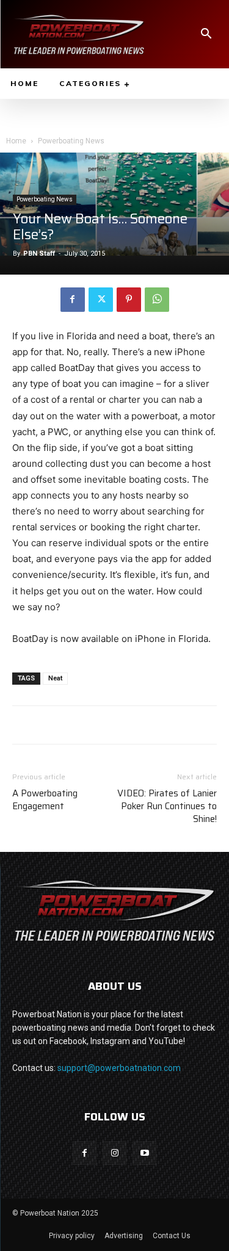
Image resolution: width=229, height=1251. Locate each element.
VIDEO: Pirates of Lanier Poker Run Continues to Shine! (167, 806)
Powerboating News (71, 141)
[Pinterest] (129, 299)
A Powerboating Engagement (45, 800)
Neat (55, 678)
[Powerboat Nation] (78, 34)
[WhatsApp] (157, 299)
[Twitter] (101, 299)
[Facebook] (72, 299)
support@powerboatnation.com (119, 1068)
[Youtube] (144, 1153)
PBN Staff (39, 254)
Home (16, 141)
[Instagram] (114, 1153)
